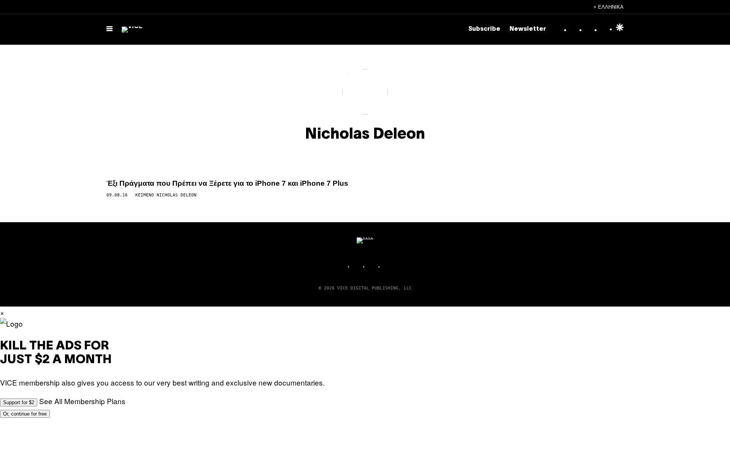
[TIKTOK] (372, 266)
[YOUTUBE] (387, 266)
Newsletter (527, 29)
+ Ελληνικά (609, 7)
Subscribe (484, 29)
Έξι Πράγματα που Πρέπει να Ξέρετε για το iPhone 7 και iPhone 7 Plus (227, 183)
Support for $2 (18, 402)
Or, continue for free (25, 414)
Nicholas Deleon (177, 195)
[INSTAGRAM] (357, 266)
